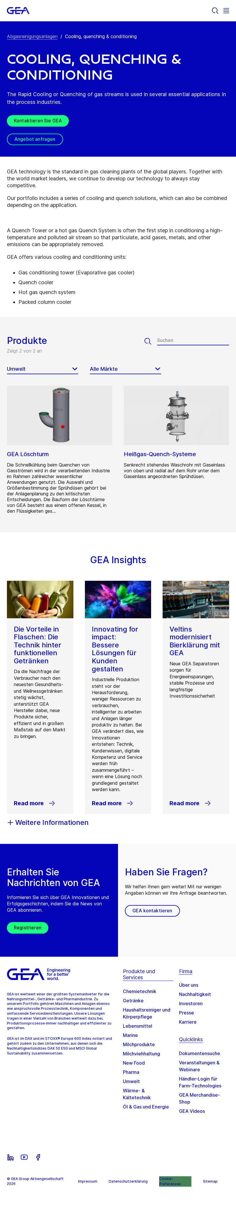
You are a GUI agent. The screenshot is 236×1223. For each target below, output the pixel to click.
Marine (130, 1035)
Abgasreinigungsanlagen (32, 36)
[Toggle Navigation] (226, 11)
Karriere (188, 1022)
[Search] (215, 10)
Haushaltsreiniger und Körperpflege (146, 1013)
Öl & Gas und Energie (146, 1107)
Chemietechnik (139, 991)
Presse (186, 1013)
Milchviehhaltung (141, 1054)
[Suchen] (150, 341)
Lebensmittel (137, 1026)
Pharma (131, 1072)
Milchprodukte (139, 1044)
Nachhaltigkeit (195, 994)
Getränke (133, 1000)
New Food (134, 1063)
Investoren (191, 1003)
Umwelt (131, 1081)
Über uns (188, 985)
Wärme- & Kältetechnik (137, 1094)
